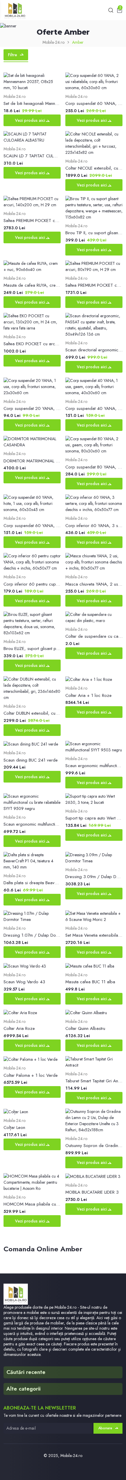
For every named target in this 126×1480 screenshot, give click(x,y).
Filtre (12, 55)
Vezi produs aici (30, 120)
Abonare (105, 1428)
